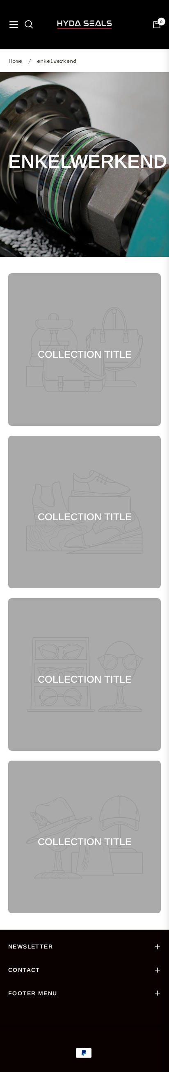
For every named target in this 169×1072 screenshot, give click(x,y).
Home (16, 61)
